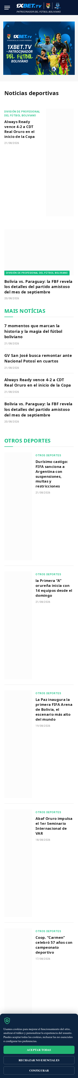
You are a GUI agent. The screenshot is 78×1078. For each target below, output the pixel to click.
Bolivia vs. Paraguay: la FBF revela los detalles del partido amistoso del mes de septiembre (38, 287)
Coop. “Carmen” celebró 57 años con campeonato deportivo (54, 945)
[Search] (73, 7)
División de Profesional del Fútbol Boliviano (37, 272)
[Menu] (7, 7)
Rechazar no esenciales (39, 1060)
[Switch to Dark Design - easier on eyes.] (67, 7)
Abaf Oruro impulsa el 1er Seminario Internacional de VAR (54, 826)
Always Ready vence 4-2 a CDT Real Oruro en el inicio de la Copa (19, 129)
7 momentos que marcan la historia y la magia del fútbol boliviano (33, 331)
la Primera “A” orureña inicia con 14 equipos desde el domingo (54, 588)
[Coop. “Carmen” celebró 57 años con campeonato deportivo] (18, 982)
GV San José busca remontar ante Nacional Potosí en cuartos (38, 358)
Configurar (39, 1070)
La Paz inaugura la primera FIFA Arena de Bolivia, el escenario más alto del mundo (54, 709)
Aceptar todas (39, 1050)
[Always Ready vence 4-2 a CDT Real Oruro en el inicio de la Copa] (60, 162)
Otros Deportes (27, 440)
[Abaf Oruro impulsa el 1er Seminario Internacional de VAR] (18, 863)
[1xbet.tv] (38, 7)
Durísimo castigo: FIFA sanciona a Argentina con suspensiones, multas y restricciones (52, 474)
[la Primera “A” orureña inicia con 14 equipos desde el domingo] (18, 625)
